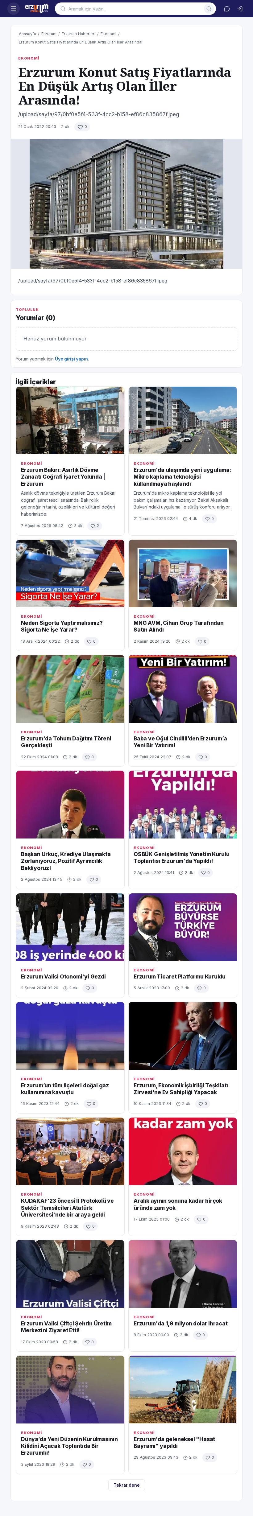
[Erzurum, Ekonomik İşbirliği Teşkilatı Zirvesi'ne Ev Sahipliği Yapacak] (183, 1035)
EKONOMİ (28, 58)
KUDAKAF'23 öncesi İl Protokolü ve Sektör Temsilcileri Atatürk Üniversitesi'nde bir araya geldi (67, 1207)
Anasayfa (27, 33)
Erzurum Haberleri (78, 33)
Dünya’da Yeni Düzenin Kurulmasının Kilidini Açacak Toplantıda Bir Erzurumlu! (69, 1446)
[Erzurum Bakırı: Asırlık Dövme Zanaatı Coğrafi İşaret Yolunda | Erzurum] (70, 420)
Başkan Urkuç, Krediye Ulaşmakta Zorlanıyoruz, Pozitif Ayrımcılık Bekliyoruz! (66, 861)
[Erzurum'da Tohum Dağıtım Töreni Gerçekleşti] (70, 689)
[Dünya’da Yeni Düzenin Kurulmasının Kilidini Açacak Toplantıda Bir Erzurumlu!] (70, 1389)
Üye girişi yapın (71, 358)
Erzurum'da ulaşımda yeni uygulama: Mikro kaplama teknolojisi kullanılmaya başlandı (182, 477)
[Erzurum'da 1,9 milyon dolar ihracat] (183, 1274)
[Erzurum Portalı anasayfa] (37, 9)
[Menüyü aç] (13, 8)
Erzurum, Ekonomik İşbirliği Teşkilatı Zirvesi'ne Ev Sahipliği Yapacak (181, 1088)
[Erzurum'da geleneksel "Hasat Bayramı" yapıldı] (183, 1389)
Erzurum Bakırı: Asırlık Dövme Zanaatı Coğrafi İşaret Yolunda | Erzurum (63, 477)
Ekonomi (108, 33)
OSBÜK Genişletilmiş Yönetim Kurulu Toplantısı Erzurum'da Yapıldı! (182, 857)
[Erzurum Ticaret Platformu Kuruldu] (183, 927)
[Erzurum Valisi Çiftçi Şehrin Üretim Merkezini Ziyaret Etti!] (70, 1274)
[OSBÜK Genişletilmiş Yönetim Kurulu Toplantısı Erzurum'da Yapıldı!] (183, 804)
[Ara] (209, 9)
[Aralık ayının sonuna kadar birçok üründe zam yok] (183, 1151)
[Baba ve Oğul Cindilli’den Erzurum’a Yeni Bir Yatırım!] (183, 689)
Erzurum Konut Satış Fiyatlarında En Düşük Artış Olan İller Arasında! (80, 42)
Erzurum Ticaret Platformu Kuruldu (180, 976)
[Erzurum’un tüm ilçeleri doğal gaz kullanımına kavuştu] (70, 1035)
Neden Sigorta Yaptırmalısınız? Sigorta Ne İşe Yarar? (62, 626)
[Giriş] (240, 8)
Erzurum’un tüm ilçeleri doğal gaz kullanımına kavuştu (65, 1088)
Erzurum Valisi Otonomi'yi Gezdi (63, 976)
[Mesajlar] (227, 8)
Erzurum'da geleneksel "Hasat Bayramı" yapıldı (174, 1442)
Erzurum (48, 33)
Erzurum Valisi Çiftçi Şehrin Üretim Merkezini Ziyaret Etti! (66, 1326)
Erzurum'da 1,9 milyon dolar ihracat (181, 1323)
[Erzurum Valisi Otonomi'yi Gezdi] (70, 927)
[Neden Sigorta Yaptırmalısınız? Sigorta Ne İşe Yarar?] (70, 573)
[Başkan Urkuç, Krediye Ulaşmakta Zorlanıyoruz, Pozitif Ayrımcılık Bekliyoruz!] (70, 804)
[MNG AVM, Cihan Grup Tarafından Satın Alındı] (183, 573)
